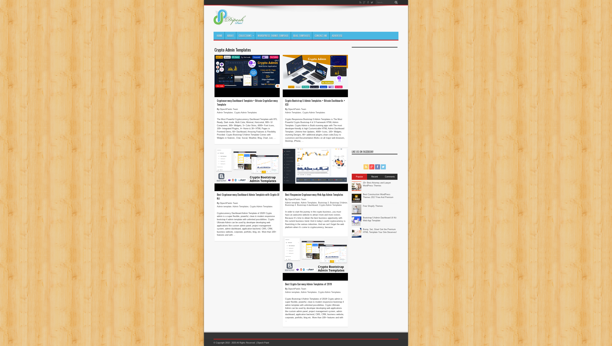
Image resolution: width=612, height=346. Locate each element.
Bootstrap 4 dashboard (307, 205)
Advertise (337, 36)
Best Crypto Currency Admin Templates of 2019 (308, 284)
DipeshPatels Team (229, 109)
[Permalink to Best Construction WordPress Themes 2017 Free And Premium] (356, 202)
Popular (359, 176)
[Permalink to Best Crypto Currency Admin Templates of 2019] (315, 272)
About (230, 36)
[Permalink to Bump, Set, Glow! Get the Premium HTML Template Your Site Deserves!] (356, 237)
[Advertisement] (374, 97)
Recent (374, 176)
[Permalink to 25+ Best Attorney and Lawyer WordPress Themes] (356, 190)
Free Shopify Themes (373, 206)
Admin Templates (225, 112)
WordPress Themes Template (273, 36)
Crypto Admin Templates (245, 112)
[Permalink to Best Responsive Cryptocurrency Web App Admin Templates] (315, 183)
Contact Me (321, 36)
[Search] (396, 2)
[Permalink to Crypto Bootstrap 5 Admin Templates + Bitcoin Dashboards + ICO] (315, 89)
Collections (245, 36)
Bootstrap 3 (323, 202)
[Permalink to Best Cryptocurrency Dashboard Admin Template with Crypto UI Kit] (247, 183)
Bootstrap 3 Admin (338, 202)
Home (219, 36)
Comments (390, 176)
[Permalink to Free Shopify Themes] (356, 213)
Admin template (224, 206)
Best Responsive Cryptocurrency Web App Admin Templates (314, 195)
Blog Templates (301, 36)
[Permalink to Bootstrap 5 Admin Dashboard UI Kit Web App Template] (356, 225)
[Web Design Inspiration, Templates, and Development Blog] (230, 24)
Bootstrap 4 (290, 205)
